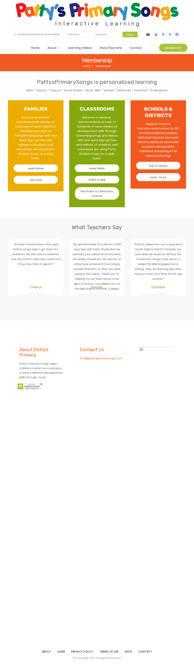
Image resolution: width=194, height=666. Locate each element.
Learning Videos (80, 48)
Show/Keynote (110, 48)
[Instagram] (176, 34)
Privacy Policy (82, 651)
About (52, 48)
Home (35, 48)
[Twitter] (169, 34)
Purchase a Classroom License (97, 193)
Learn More (36, 168)
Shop (128, 651)
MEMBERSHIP (173, 48)
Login (130, 34)
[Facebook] (163, 34)
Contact (136, 48)
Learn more (158, 177)
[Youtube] (156, 34)
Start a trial (97, 180)
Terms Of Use (109, 651)
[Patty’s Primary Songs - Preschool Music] (97, 15)
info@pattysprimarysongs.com (101, 358)
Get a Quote (158, 166)
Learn (61, 651)
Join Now (35, 180)
